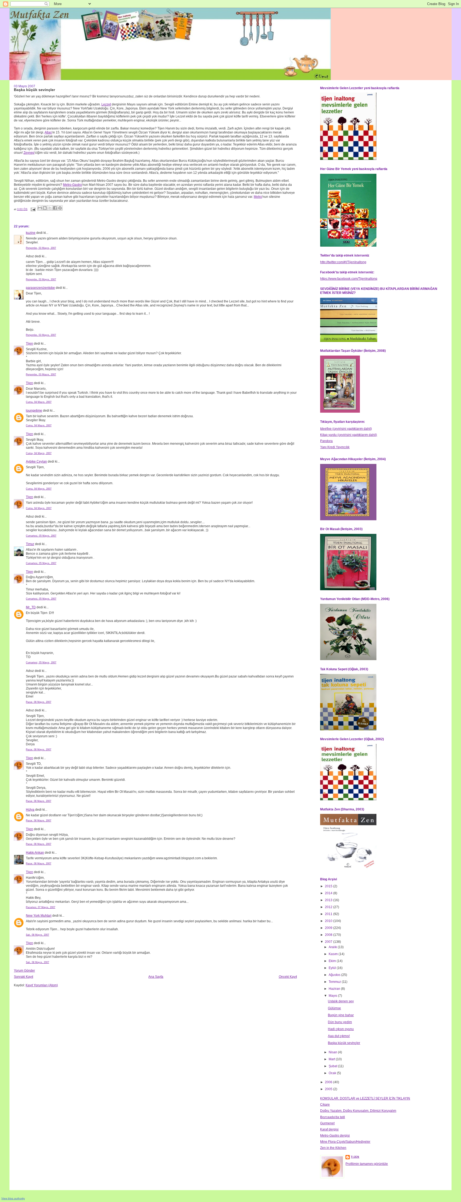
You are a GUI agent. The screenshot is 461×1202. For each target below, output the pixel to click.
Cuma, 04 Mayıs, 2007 (38, 402)
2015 (329, 886)
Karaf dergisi (329, 1129)
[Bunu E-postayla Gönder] (39, 208)
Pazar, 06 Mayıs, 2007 (38, 702)
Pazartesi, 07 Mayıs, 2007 (40, 907)
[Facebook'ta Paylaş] (55, 208)
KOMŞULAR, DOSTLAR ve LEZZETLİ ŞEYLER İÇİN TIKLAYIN (365, 1098)
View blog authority (13, 1198)
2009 (329, 927)
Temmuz (335, 981)
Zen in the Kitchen (333, 1147)
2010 (329, 921)
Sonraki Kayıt (23, 976)
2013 (329, 900)
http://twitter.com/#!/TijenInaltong (343, 262)
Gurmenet (327, 1123)
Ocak (333, 1073)
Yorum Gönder (24, 970)
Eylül (333, 968)
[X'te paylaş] (50, 208)
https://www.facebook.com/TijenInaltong (348, 278)
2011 (329, 914)
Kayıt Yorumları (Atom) (42, 985)
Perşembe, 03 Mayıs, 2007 (41, 248)
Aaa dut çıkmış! (339, 1036)
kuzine (30, 232)
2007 (329, 941)
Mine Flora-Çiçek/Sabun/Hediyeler (345, 1141)
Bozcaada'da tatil (332, 1117)
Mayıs (333, 995)
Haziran (335, 988)
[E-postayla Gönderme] (32, 209)
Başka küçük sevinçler (344, 1043)
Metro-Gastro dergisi (335, 1135)
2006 (329, 1082)
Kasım (334, 954)
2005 (329, 1089)
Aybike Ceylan (36, 461)
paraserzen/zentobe (40, 287)
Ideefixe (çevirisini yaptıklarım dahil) (346, 428)
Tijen (29, 343)
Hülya (30, 809)
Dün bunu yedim (340, 1022)
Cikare (325, 1104)
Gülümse (334, 1008)
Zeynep (28, 152)
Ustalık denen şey (341, 1001)
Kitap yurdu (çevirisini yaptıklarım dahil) (348, 434)
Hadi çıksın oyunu (341, 1029)
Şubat (333, 1066)
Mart (332, 1059)
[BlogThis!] (44, 208)
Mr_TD (31, 607)
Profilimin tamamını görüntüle (366, 1163)
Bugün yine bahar (341, 1015)
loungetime (34, 410)
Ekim (333, 961)
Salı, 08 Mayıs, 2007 (37, 934)
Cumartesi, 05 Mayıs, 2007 (41, 535)
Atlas (48, 132)
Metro (258, 196)
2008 (329, 934)
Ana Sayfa (155, 976)
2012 (329, 907)
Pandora (326, 441)
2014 (329, 893)
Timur (30, 544)
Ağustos (335, 974)
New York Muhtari (38, 915)
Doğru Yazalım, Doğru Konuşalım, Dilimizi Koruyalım (358, 1110)
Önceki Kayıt (288, 976)
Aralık (333, 947)
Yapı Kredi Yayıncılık (334, 447)
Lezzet (106, 104)
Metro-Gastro (72, 184)
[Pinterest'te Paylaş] (60, 208)
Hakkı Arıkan (35, 852)
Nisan (333, 1052)
